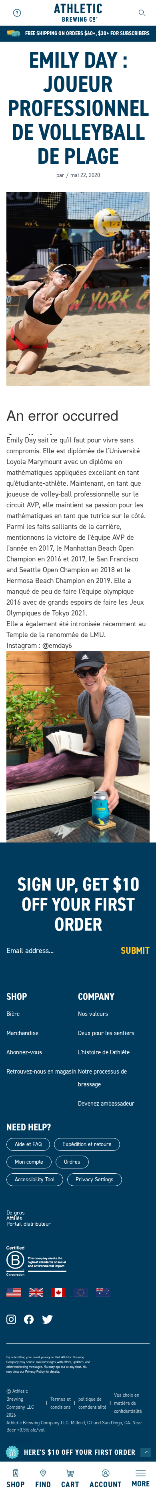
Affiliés (14, 1218)
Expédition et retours (87, 1144)
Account (106, 1483)
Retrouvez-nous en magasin (41, 1072)
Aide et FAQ (28, 1144)
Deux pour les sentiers (106, 1033)
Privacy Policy (35, 1371)
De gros (15, 1213)
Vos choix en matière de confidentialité (128, 1403)
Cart (70, 1483)
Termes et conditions (60, 1403)
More (141, 1483)
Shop (15, 1483)
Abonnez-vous (24, 1052)
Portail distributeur (28, 1224)
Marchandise (22, 1033)
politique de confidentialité (92, 1403)
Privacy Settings (95, 1179)
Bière (13, 1014)
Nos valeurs (93, 1014)
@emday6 (57, 645)
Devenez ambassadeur (106, 1104)
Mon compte (29, 1162)
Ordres (72, 1162)
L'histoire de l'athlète (104, 1052)
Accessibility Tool (35, 1179)
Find (43, 1483)
